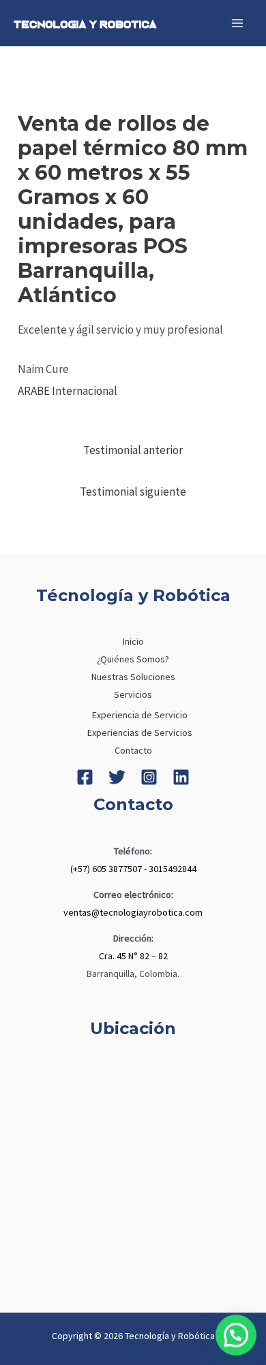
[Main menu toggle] (237, 23)
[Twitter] (116, 777)
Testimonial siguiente (133, 491)
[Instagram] (149, 777)
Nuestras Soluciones (133, 677)
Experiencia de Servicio (140, 715)
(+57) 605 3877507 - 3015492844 (133, 869)
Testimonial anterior (133, 450)
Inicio (133, 641)
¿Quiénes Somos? (133, 659)
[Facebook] (84, 777)
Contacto (133, 750)
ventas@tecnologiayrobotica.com (133, 912)
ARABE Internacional (67, 390)
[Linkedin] (181, 777)
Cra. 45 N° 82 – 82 (133, 956)
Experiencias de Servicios (139, 732)
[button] (236, 1335)
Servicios (133, 694)
